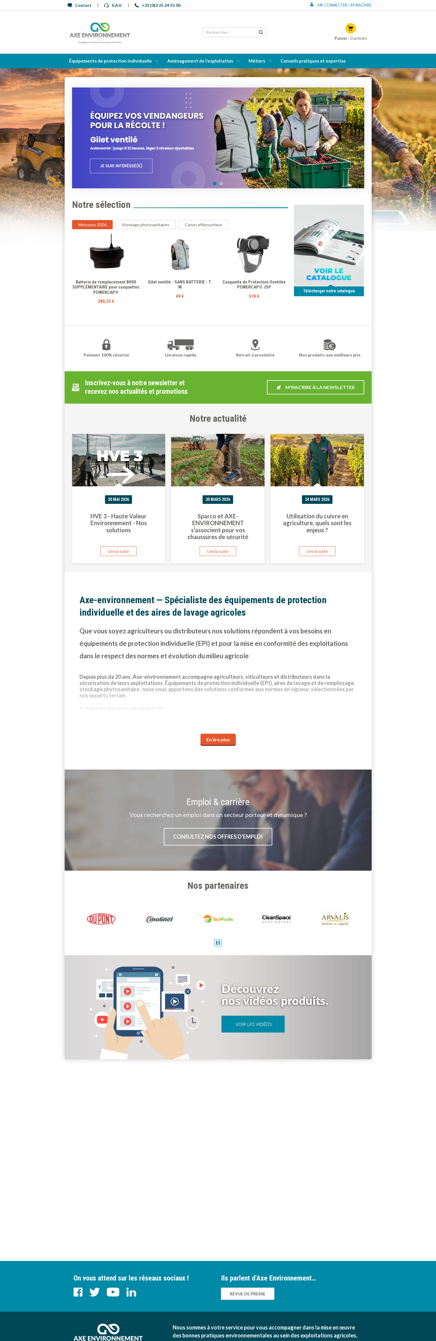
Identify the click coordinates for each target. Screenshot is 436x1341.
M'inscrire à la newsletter (320, 387)
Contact (83, 5)
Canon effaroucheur (203, 224)
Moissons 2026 (92, 224)
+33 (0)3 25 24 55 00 (161, 5)
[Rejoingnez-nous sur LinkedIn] (131, 1294)
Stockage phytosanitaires (145, 224)
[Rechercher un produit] (261, 32)
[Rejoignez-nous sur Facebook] (78, 1294)
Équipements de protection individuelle (110, 60)
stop (218, 942)
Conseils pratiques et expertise (313, 60)
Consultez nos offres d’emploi (218, 836)
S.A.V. (117, 5)
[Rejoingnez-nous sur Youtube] (113, 1294)
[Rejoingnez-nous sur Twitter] (95, 1294)
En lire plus (218, 739)
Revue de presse (247, 1293)
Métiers (257, 60)
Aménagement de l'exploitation (200, 60)
